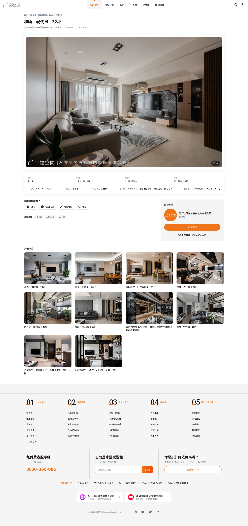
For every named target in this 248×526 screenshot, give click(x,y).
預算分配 (155, 430)
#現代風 (39, 217)
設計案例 (94, 4)
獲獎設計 (30, 412)
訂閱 (147, 469)
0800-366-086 (41, 469)
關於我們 (196, 412)
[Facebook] (127, 511)
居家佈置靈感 (115, 424)
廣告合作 (191, 469)
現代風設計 (31, 435)
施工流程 (155, 435)
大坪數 (29, 424)
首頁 (26, 15)
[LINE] (150, 511)
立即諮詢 (192, 227)
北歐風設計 (31, 430)
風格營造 (155, 424)
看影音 (123, 4)
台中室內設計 (74, 430)
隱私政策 (196, 435)
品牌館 (146, 4)
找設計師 (109, 4)
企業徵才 (196, 424)
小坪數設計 (114, 435)
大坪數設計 (114, 430)
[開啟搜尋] (236, 4)
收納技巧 (155, 418)
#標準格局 (50, 217)
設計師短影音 (115, 418)
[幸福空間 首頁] (11, 4)
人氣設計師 (73, 412)
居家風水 (155, 412)
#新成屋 (62, 217)
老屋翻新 (30, 418)
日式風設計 (31, 441)
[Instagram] (135, 511)
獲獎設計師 (73, 418)
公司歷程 (196, 418)
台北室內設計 (74, 424)
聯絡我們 (196, 430)
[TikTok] (157, 511)
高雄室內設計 (74, 435)
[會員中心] (243, 4)
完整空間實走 (115, 412)
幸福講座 (159, 4)
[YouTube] (142, 511)
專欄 (134, 4)
